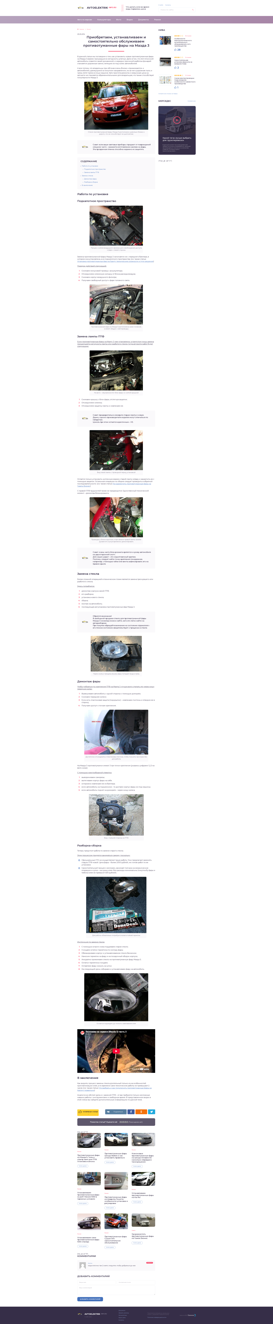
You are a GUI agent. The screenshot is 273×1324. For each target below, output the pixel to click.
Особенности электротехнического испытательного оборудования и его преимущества (183, 42)
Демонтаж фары (90, 179)
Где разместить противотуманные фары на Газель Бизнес (143, 1236)
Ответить (149, 1262)
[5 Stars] (127, 1122)
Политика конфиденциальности (156, 1317)
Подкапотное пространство (95, 169)
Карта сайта (122, 1317)
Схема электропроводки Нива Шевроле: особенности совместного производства (184, 81)
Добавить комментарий (90, 1299)
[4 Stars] (125, 1122)
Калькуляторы (123, 1315)
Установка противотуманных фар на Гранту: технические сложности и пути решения (115, 261)
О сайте (160, 5)
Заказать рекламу (124, 1313)
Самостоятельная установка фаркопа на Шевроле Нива (183, 62)
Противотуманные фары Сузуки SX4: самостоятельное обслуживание (116, 1240)
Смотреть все (192, 101)
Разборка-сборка (91, 182)
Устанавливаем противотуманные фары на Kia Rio (143, 1195)
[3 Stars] (124, 1122)
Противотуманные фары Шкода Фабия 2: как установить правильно (116, 1156)
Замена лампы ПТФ (91, 172)
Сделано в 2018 (183, 1315)
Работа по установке (90, 166)
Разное (79, 1151)
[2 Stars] (122, 1122)
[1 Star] (120, 1122)
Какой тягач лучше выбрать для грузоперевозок (177, 139)
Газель (133, 1230)
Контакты (168, 5)
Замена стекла (87, 176)
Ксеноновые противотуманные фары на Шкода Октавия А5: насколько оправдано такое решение (143, 1158)
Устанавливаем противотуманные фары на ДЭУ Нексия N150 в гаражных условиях (88, 1196)
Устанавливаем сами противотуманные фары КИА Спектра (88, 1240)
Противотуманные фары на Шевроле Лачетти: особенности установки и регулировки (116, 1200)
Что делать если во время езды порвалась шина (137, 8)
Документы (122, 1310)
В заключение (87, 185)
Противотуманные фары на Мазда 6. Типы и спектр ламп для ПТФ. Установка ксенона (88, 1158)
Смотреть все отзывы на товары (168, 93)
